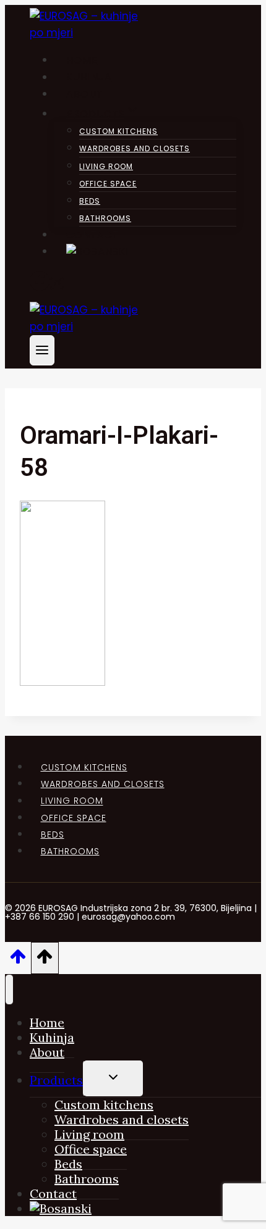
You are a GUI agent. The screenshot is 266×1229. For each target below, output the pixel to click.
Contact (92, 235)
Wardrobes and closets (134, 148)
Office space (108, 183)
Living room (106, 166)
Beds (89, 201)
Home (82, 60)
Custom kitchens (118, 131)
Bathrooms (105, 218)
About (84, 94)
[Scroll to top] (18, 960)
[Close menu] (9, 989)
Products (56, 1080)
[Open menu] (42, 350)
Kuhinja (89, 77)
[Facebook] (39, 287)
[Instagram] (56, 287)
